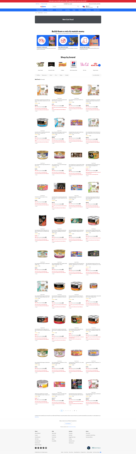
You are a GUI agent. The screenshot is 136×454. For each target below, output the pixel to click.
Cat (36, 12)
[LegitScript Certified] (88, 448)
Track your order (44, 3)
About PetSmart (37, 433)
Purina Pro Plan (51, 70)
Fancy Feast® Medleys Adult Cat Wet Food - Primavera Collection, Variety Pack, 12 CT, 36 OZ (76, 231)
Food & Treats (40, 12)
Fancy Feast (40, 70)
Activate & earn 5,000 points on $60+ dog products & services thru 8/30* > (68, 1)
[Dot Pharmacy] (96, 448)
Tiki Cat (84, 70)
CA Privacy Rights (89, 452)
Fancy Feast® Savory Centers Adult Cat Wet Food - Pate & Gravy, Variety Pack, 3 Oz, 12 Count (76, 165)
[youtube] (46, 448)
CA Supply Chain (83, 452)
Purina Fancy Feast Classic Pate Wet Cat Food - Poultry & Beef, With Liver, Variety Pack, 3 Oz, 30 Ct (93, 198)
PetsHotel (70, 435)
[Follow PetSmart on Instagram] (38, 448)
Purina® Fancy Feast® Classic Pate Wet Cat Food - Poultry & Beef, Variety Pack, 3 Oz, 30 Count (42, 100)
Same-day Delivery (89, 437)
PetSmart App (37, 442)
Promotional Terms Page (72, 426)
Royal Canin (95, 70)
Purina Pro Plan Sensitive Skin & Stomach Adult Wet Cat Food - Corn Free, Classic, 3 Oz (76, 297)
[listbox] (68, 65)
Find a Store (88, 433)
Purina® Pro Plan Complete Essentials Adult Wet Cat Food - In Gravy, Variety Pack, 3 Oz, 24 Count (59, 198)
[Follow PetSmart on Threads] (41, 448)
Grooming (70, 433)
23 (74, 410)
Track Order (54, 437)
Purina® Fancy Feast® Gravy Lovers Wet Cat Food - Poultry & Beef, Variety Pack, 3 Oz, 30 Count (93, 100)
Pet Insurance (71, 442)
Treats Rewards (37, 437)
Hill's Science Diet (73, 70)
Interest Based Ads (77, 452)
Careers (36, 435)
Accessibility (54, 440)
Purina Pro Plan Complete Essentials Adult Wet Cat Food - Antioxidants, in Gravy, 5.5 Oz (59, 297)
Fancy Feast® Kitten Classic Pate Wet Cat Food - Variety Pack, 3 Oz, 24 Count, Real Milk (93, 133)
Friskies (62, 70)
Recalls (62, 452)
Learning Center (38, 440)
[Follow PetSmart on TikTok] (43, 448)
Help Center (54, 433)
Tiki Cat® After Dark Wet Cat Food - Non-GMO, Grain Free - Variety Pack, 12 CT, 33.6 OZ (93, 264)
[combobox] (66, 6)
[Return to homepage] (43, 6)
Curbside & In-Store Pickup (90, 435)
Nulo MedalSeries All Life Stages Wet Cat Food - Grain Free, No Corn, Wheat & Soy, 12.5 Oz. (42, 231)
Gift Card (37, 3)
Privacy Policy (71, 452)
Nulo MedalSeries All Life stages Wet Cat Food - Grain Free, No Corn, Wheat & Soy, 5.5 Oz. (42, 330)
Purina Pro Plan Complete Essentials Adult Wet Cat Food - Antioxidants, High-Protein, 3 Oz (59, 330)
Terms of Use (66, 452)
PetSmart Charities (38, 444)
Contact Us (54, 435)
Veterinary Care (71, 440)
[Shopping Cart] (99, 7)
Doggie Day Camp (72, 437)
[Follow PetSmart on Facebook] (36, 448)
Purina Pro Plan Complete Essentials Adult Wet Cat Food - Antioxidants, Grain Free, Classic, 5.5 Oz (59, 231)
